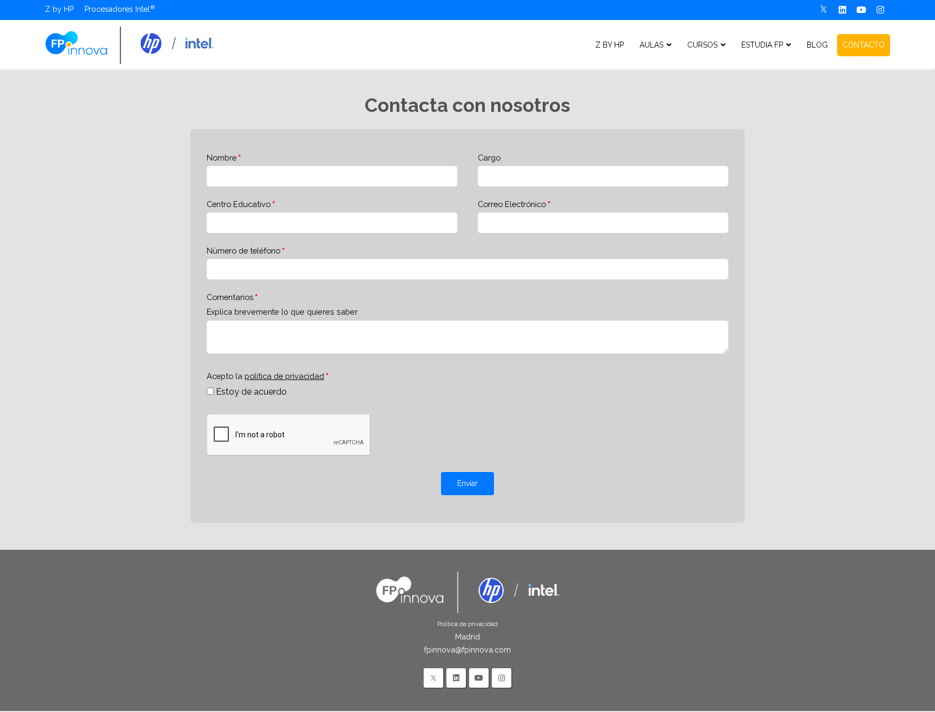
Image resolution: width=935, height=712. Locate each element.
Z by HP (59, 9)
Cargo (489, 157)
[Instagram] (880, 10)
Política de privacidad (467, 624)
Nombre (221, 157)
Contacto (863, 45)
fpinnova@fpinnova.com (467, 649)
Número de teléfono (243, 250)
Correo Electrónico (512, 204)
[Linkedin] (842, 10)
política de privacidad (284, 376)
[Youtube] (861, 10)
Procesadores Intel (117, 9)
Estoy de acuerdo (251, 392)
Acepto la (265, 376)
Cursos (702, 45)
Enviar (467, 483)
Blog (817, 45)
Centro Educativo (239, 204)
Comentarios (230, 297)
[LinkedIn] (456, 678)
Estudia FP (762, 45)
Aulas (651, 45)
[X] (823, 10)
